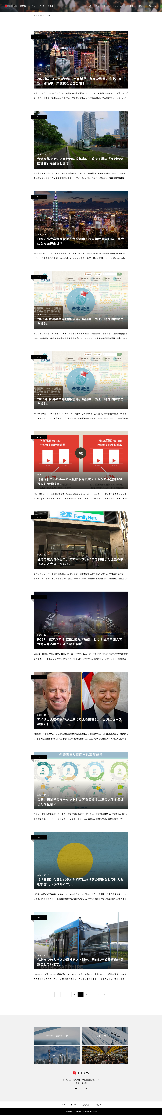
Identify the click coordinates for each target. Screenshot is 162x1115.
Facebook (153, 6)
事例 (97, 6)
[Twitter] (81, 1088)
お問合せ (141, 6)
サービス (107, 6)
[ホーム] (34, 15)
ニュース (118, 6)
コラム (39, 37)
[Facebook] (76, 1088)
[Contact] (86, 1088)
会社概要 (129, 6)
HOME (88, 6)
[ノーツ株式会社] (11, 6)
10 (98, 995)
